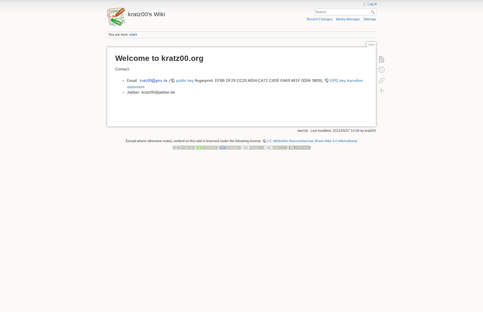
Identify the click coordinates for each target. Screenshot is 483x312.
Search (373, 12)
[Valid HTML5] (253, 147)
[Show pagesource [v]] (381, 59)
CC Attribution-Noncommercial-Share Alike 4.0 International (312, 141)
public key (185, 80)
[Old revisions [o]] (381, 70)
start (133, 35)
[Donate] (207, 147)
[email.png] (153, 80)
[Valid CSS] (276, 147)
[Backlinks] (381, 80)
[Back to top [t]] (381, 91)
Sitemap (369, 19)
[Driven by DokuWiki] (299, 147)
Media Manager (348, 19)
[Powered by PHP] (230, 147)
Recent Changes (320, 19)
